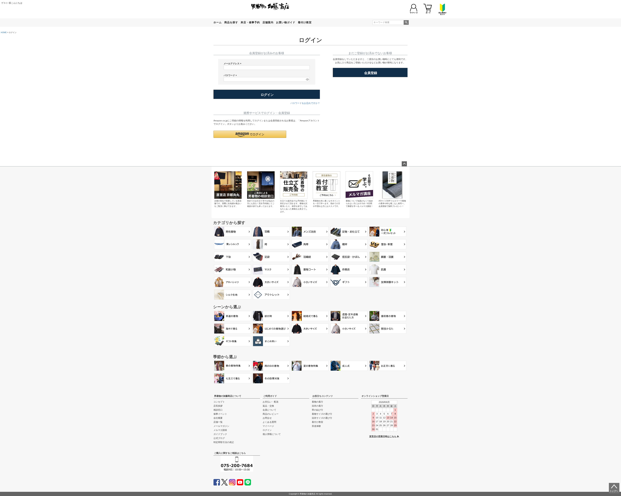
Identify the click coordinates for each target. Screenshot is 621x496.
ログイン (267, 430)
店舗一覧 (218, 422)
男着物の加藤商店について (227, 396)
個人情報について (272, 434)
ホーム (217, 22)
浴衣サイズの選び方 (322, 418)
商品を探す (231, 22)
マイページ (268, 426)
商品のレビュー (270, 414)
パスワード (231, 75)
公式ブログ (219, 438)
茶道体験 (316, 426)
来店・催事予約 (250, 22)
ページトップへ (404, 163)
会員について (269, 410)
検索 (406, 22)
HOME (4, 32)
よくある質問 (269, 422)
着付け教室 (305, 22)
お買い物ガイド (285, 22)
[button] (249, 134)
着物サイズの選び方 (322, 414)
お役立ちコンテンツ (322, 396)
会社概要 (218, 418)
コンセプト (219, 401)
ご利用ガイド (270, 396)
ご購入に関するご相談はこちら (230, 453)
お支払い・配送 (270, 401)
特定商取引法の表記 (223, 442)
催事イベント (220, 414)
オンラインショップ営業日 (375, 396)
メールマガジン (221, 426)
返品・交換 (268, 406)
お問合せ (267, 418)
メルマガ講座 (220, 430)
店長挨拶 (218, 406)
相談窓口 (218, 410)
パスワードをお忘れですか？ (305, 103)
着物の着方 (317, 401)
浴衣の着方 (317, 406)
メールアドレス (233, 63)
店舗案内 (267, 22)
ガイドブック (220, 434)
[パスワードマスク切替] (307, 79)
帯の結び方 (317, 410)
